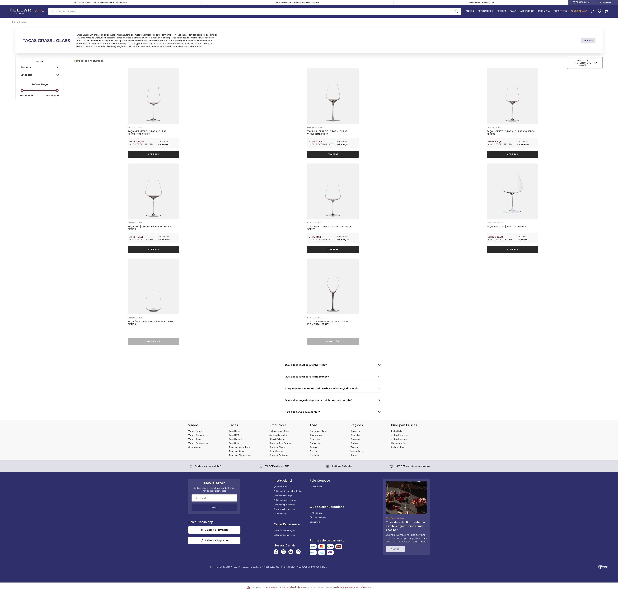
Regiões (501, 11)
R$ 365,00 (26, 95)
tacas (23, 22)
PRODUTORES (485, 11)
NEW (41, 11)
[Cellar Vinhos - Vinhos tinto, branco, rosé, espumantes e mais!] (20, 11)
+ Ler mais (395, 549)
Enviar (214, 507)
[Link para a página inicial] (15, 22)
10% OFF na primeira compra (413, 466)
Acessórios (527, 11)
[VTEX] (603, 567)
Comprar (153, 154)
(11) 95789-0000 (582, 2)
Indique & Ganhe (342, 466)
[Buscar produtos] (456, 11)
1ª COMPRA (544, 11)
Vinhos (469, 11)
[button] (39, 67)
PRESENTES (560, 11)
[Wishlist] (599, 11)
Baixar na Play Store (217, 529)
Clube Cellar (579, 11)
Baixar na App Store (217, 540)
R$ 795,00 (52, 95)
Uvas (513, 11)
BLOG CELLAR (606, 2)
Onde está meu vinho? (208, 466)
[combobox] (254, 11)
